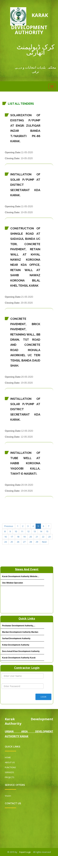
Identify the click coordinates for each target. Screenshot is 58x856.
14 (41, 531)
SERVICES (9, 772)
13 (35, 531)
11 (22, 531)
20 (30, 536)
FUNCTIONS (10, 767)
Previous (8, 526)
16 (5, 536)
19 (24, 536)
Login (43, 697)
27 (24, 541)
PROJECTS (9, 777)
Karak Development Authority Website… (20, 576)
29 (37, 541)
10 (16, 531)
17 (12, 536)
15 (47, 531)
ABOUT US (10, 762)
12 (28, 531)
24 (5, 541)
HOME (8, 757)
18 (18, 536)
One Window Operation (12, 583)
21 (37, 536)
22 (43, 536)
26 (18, 541)
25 (12, 541)
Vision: (8, 795)
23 (49, 536)
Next (44, 541)
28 (30, 541)
